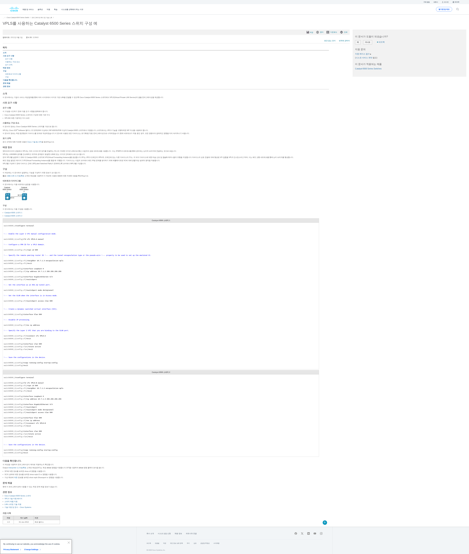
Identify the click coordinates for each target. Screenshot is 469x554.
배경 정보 (6, 68)
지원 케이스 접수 (362, 54)
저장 (311, 32)
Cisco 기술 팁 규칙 (34, 142)
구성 (4, 71)
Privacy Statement (11, 549)
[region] (36, 546)
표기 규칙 (8, 65)
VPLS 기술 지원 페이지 (13, 499)
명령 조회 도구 (12, 176)
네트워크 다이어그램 (13, 74)
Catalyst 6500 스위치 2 (13, 216)
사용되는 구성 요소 (12, 62)
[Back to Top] (325, 522)
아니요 (367, 42)
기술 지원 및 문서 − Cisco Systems (18, 507)
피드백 (382, 42)
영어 (321, 32)
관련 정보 (6, 86)
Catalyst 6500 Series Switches (368, 69)
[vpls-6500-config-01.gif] (16, 200)
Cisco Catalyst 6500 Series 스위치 (18, 496)
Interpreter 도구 (14, 468)
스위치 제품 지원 (11, 501)
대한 (15, 477)
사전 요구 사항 (8, 56)
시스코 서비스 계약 (364, 58)
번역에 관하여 (344, 41)
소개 (4, 53)
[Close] (68, 542)
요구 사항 (8, 59)
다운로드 (333, 32)
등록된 (21, 176)
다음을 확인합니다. (10, 80)
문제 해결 (6, 83)
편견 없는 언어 (330, 41)
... (3, 17)
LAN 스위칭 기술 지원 (13, 504)
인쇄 (345, 32)
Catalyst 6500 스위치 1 (13, 213)
